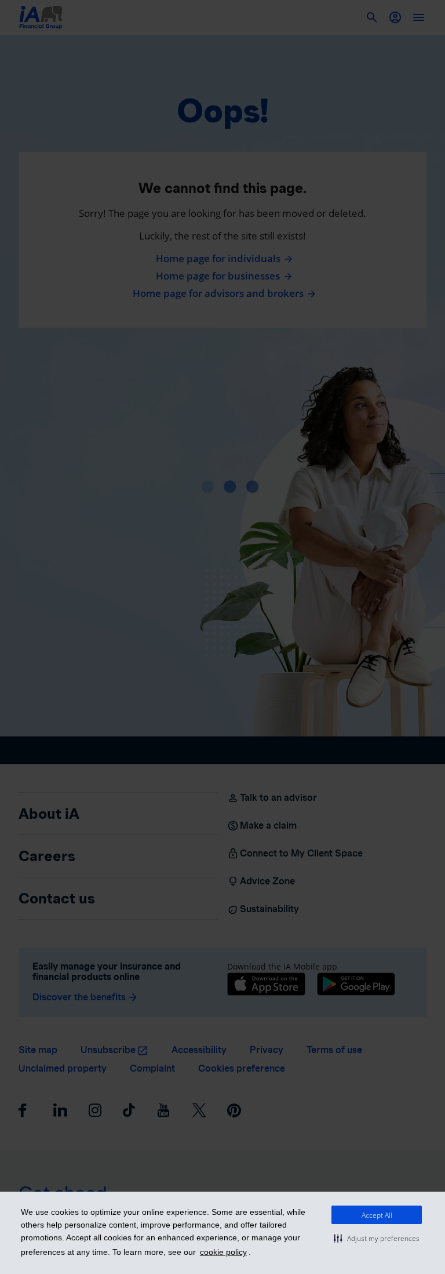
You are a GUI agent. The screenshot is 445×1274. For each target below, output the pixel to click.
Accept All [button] (377, 1215)
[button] (376, 1238)
